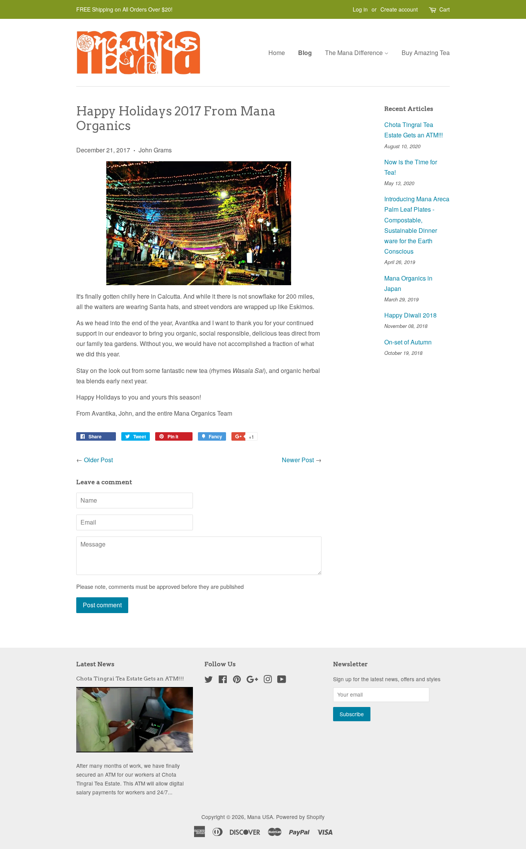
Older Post (98, 459)
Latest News (95, 664)
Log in (360, 9)
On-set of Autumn (408, 342)
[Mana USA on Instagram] (267, 680)
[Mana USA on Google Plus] (252, 680)
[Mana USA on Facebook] (222, 680)
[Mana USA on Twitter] (208, 680)
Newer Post (298, 459)
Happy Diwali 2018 (410, 315)
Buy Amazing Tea (426, 52)
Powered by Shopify (300, 817)
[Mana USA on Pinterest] (237, 680)
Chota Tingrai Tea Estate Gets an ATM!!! (130, 678)
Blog (305, 52)
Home (276, 52)
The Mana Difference (354, 52)
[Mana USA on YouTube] (281, 680)
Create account (399, 9)
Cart (444, 9)
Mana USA (260, 817)
